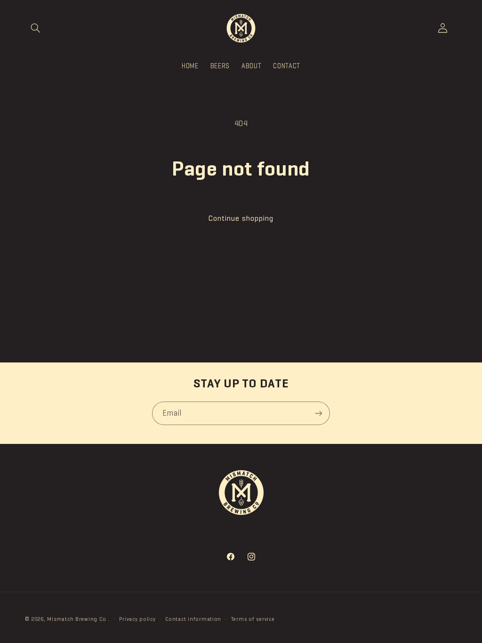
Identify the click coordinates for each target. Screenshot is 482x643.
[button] (36, 28)
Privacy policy (137, 619)
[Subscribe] (318, 413)
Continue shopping (241, 218)
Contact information (193, 619)
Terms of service (253, 619)
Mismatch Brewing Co (76, 619)
